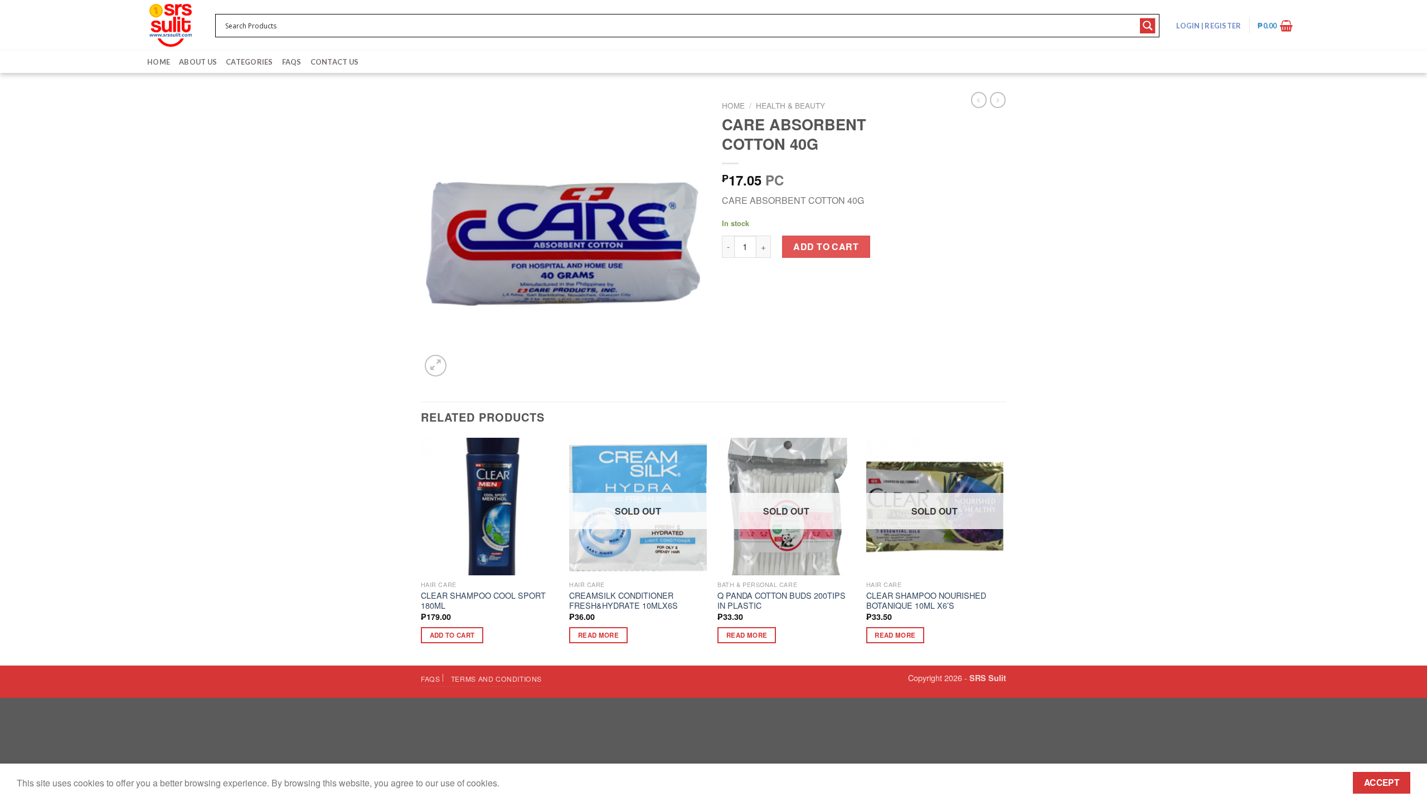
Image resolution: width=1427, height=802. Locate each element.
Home (158, 61)
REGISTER (1222, 25)
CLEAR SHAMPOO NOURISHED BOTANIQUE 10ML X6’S (926, 600)
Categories (249, 61)
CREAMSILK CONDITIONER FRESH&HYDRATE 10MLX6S (623, 600)
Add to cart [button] (452, 635)
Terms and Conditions (496, 678)
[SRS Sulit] (170, 25)
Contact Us (334, 61)
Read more (598, 635)
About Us (198, 61)
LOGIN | (1208, 25)
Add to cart (825, 246)
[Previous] (421, 550)
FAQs (292, 61)
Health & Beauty (790, 105)
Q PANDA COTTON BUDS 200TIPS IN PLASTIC (781, 600)
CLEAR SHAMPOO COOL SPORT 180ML (483, 600)
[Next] (1002, 550)
